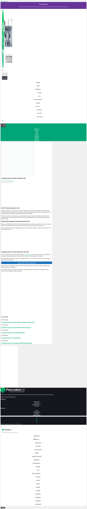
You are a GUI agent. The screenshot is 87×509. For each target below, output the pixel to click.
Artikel (37, 106)
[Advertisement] (26, 196)
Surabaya (37, 139)
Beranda (38, 82)
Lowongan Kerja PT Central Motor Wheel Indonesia (16, 327)
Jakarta (37, 134)
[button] (3, 70)
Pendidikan (37, 89)
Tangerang (36, 140)
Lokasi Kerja (36, 473)
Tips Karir (39, 113)
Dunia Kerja (39, 109)
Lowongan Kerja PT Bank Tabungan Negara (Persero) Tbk (18, 322)
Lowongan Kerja (36, 404)
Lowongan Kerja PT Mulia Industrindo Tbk (26, 262)
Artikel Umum (39, 116)
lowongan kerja (27, 254)
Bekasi (36, 131)
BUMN (38, 85)
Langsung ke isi (4, 1)
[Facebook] (1, 184)
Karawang (36, 136)
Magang (38, 102)
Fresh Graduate (38, 99)
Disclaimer (36, 413)
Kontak (36, 410)
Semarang (36, 137)
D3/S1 (39, 96)
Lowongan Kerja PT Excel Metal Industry (13, 332)
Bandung (37, 130)
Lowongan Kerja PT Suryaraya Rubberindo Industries (16, 343)
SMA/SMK (39, 92)
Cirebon (38, 487)
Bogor (36, 133)
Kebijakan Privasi (36, 415)
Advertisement (37, 412)
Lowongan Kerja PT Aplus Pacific (11, 338)
